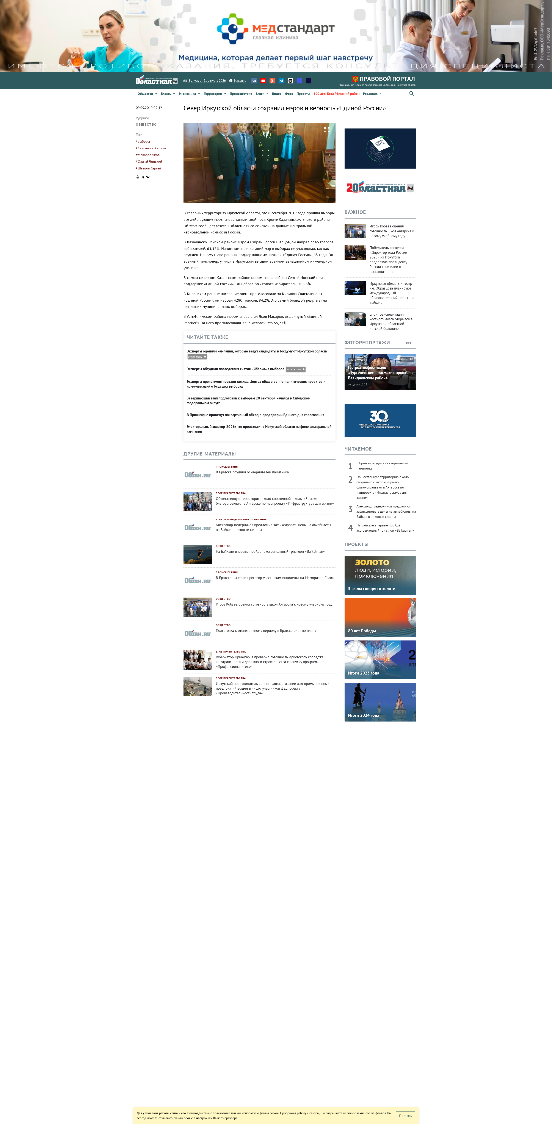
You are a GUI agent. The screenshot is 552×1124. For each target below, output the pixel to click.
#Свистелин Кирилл (151, 148)
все (409, 342)
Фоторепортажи (367, 342)
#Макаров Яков (148, 155)
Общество (146, 124)
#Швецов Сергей (148, 168)
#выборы (143, 141)
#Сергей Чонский (149, 161)
